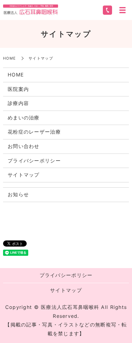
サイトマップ (24, 175)
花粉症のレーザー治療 (34, 132)
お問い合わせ (24, 146)
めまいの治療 (24, 118)
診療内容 (18, 103)
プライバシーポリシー (34, 161)
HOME (9, 58)
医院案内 (18, 89)
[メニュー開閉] (122, 10)
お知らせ (18, 194)
